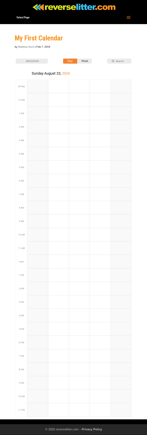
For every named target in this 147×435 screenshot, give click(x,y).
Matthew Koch (26, 46)
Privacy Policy (92, 429)
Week (84, 61)
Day (70, 61)
